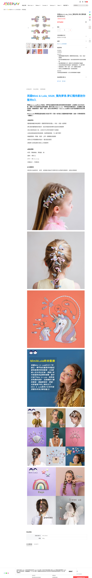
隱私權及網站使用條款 (36, 577)
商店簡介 (34, 575)
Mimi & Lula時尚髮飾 (62, 43)
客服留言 (54, 575)
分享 (60, 81)
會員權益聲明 (54, 577)
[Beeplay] (12, 3)
